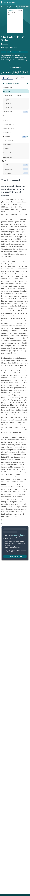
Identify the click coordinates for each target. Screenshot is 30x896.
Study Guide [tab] (8, 78)
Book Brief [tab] (20, 78)
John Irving (4, 44)
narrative (16, 318)
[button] (16, 72)
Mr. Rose (13, 442)
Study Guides (10, 7)
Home (3, 7)
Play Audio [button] (8, 72)
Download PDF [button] (16, 67)
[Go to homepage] (8, 2)
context (4, 370)
